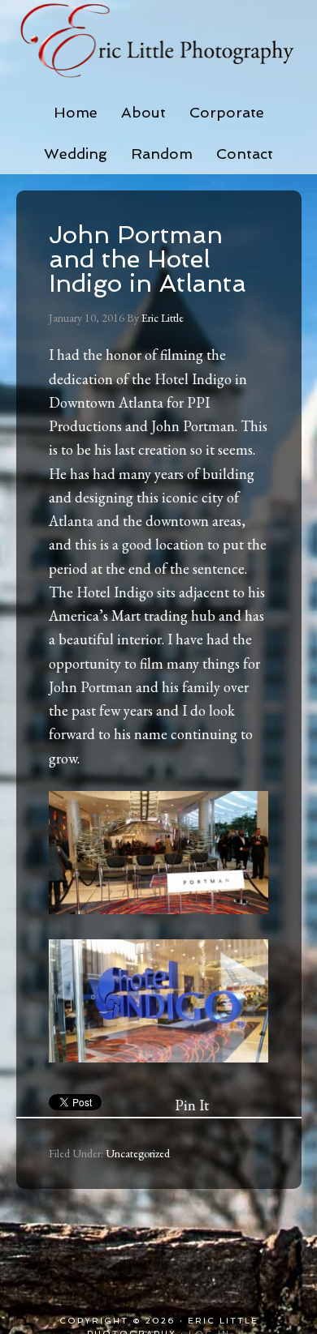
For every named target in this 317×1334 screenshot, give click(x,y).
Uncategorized (138, 1153)
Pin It (192, 1105)
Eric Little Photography (159, 40)
